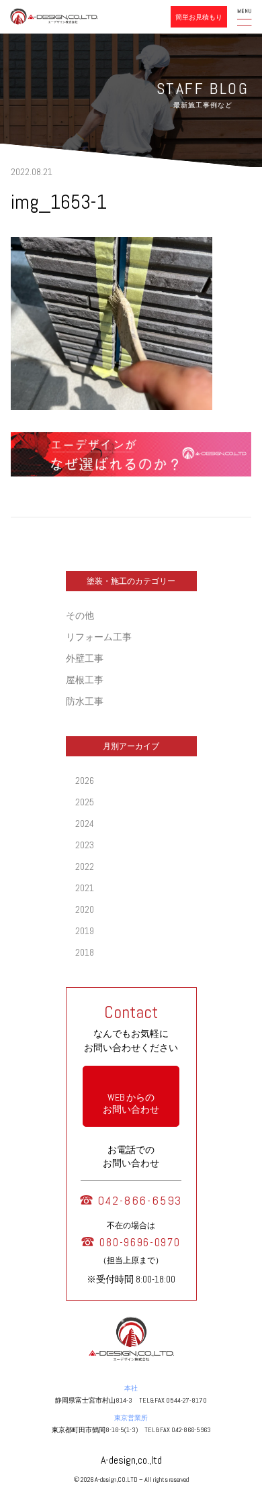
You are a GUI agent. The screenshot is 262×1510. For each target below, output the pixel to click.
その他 (80, 615)
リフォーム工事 (99, 637)
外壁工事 (84, 658)
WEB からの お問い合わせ (131, 1103)
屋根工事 (84, 680)
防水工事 (84, 701)
